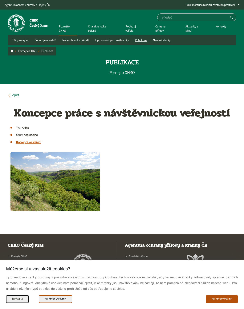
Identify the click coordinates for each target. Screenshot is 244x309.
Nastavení (17, 299)
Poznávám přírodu (138, 256)
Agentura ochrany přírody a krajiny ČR (27, 4)
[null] (13, 94)
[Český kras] (12, 51)
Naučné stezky (162, 40)
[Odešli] (231, 17)
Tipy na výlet (21, 40)
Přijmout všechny (222, 299)
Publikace (141, 40)
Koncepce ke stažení (28, 142)
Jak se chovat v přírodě (75, 40)
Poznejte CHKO (19, 256)
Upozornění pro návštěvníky (112, 40)
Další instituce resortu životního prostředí (210, 4)
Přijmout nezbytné (55, 299)
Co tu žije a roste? (45, 40)
